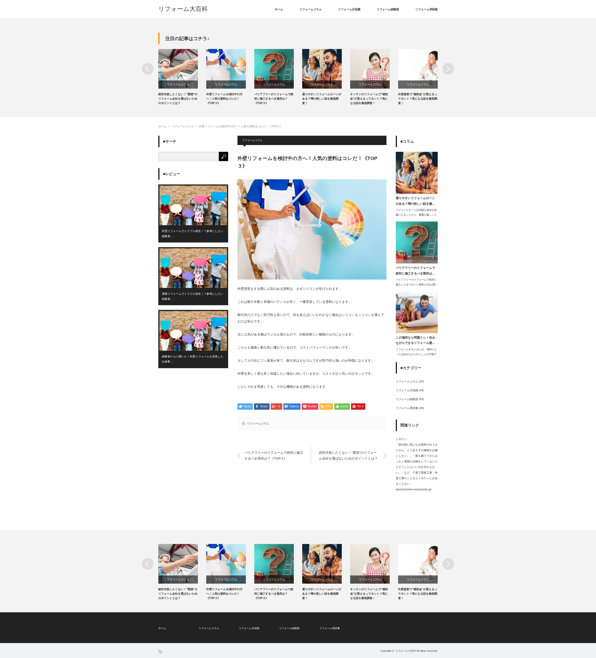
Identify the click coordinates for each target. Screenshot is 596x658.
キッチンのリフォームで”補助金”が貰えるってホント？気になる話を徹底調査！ (369, 99)
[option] (182, 77)
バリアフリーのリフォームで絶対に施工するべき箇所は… (415, 270)
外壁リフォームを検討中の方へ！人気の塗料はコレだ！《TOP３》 (224, 99)
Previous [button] (148, 69)
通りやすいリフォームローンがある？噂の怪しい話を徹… (415, 200)
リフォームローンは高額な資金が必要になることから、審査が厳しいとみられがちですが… (416, 214)
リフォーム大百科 (183, 9)
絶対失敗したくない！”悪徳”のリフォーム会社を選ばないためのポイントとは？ (177, 99)
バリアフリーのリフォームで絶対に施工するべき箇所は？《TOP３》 (273, 99)
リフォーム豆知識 (349, 9)
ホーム (279, 9)
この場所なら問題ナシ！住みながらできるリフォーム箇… (415, 340)
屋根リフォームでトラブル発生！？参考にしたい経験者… (192, 296)
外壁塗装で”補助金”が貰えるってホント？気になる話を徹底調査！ (417, 99)
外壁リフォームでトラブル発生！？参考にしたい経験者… (192, 233)
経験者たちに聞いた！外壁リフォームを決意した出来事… (192, 359)
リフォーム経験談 (388, 9)
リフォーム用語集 (426, 9)
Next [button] (448, 69)
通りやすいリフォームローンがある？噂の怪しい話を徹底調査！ (321, 99)
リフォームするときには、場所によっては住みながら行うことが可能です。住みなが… (416, 354)
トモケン (401, 439)
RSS (160, 651)
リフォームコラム (310, 9)
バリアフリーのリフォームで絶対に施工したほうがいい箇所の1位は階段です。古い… (416, 284)
